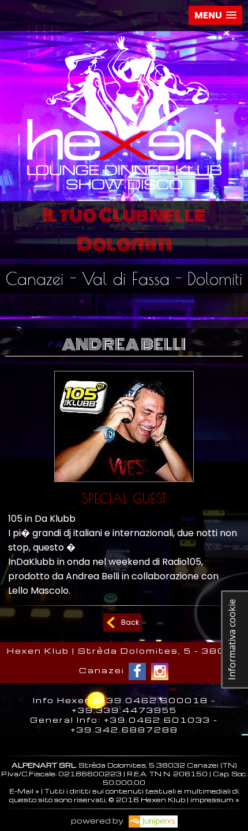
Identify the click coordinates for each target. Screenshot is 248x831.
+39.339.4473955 (124, 710)
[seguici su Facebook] (137, 671)
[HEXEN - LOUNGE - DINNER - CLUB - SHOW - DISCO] (124, 192)
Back (130, 622)
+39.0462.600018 (154, 700)
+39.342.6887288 (124, 729)
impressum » (214, 799)
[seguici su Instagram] (159, 671)
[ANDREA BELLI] (124, 484)
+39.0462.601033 (157, 719)
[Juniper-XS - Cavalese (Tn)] (151, 820)
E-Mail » (24, 791)
